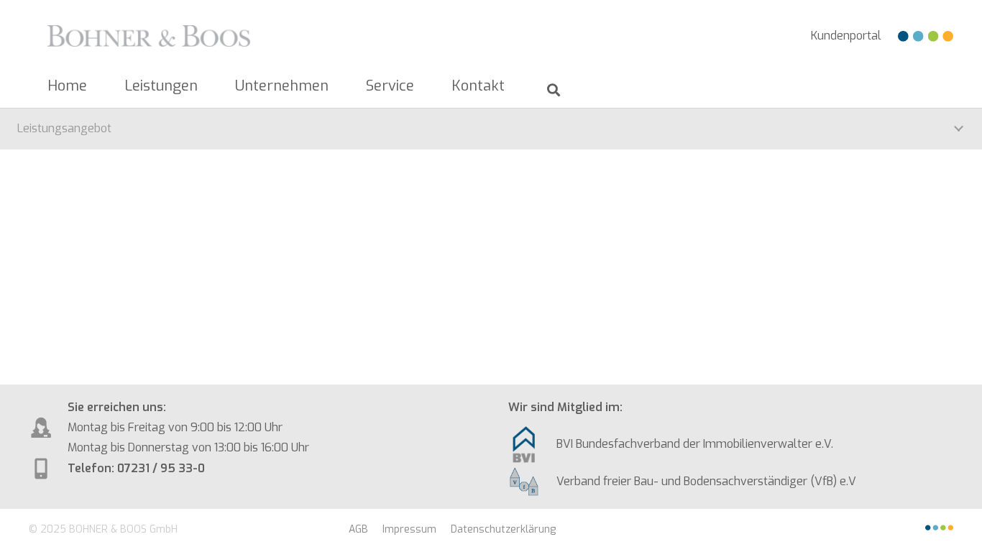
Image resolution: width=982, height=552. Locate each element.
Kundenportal (846, 35)
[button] (207, 86)
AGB (358, 529)
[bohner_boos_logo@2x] (148, 36)
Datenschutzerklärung (503, 529)
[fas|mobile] (532, 444)
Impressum (409, 529)
